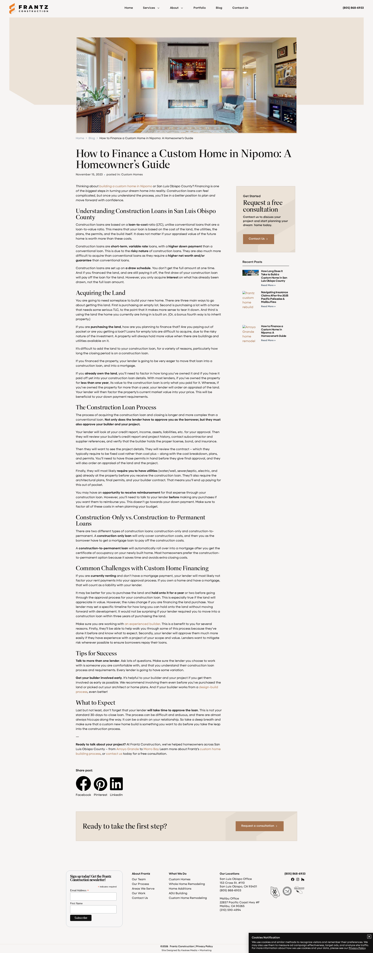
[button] (369, 936)
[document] (186, 476)
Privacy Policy (357, 948)
